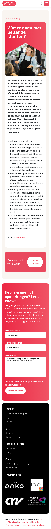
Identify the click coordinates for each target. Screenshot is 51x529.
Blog (7, 429)
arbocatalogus (24, 522)
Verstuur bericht (15, 390)
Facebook (10, 448)
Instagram (10, 452)
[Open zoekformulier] (41, 4)
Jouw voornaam (12, 330)
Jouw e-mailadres (13, 342)
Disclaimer (12, 522)
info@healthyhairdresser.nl (18, 464)
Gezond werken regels (16, 413)
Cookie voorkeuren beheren (33, 525)
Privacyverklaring (13, 525)
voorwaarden (14, 384)
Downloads (10, 433)
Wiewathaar (20, 237)
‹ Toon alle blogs (13, 18)
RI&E (7, 425)
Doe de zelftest (35, 262)
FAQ (7, 417)
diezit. (42, 519)
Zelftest (9, 421)
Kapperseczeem (13, 437)
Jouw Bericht (11, 355)
